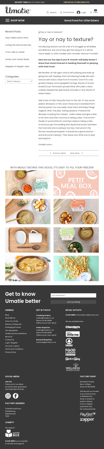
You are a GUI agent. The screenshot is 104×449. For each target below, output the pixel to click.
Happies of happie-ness (17, 66)
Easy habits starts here (16, 37)
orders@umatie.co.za (45, 318)
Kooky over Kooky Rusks (17, 59)
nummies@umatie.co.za (46, 342)
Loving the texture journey (18, 45)
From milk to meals (14, 52)
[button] (51, 12)
